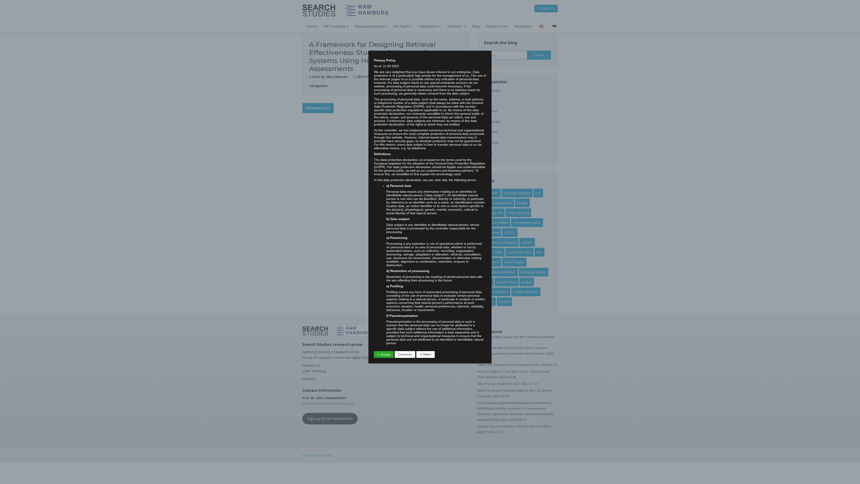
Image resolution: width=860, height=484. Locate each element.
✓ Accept (383, 354)
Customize (405, 354)
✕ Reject (425, 354)
